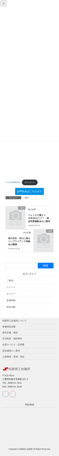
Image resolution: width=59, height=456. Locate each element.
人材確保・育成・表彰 (13, 356)
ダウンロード (30, 182)
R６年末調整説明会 (13, 182)
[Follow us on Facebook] (5, 394)
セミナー (11, 293)
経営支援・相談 (10, 332)
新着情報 (11, 300)
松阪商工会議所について (14, 320)
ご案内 (26, 198)
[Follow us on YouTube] (13, 394)
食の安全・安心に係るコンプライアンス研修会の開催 (19, 241)
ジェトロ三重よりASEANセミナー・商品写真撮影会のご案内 (39, 218)
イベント (11, 287)
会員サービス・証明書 (13, 344)
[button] (29, 191)
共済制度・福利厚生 (12, 338)
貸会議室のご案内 (11, 350)
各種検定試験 (9, 326)
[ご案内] (15, 212)
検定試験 (11, 307)
